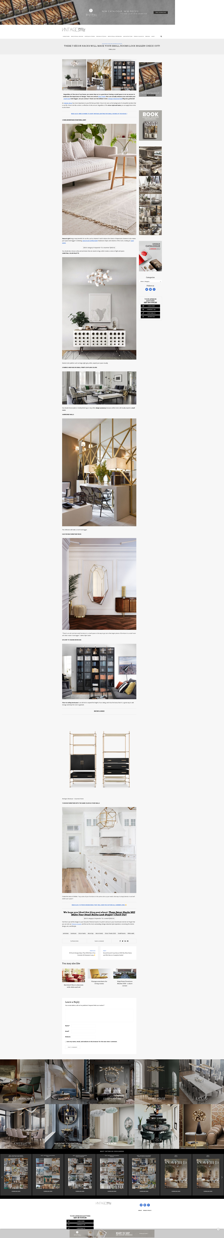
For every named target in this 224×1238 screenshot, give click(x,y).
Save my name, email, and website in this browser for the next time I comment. (92, 1042)
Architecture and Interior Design (112, 43)
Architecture (127, 36)
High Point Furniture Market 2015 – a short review (124, 984)
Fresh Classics (139, 36)
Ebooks (147, 36)
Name (67, 1026)
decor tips (90, 934)
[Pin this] (127, 941)
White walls (131, 934)
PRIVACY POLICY (147, 1210)
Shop (153, 36)
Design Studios (101, 36)
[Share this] (120, 941)
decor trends (99, 934)
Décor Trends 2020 (110, 934)
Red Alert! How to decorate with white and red (73, 986)
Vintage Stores (90, 36)
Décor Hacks (82, 934)
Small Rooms (121, 934)
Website (67, 1037)
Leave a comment (99, 941)
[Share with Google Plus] (125, 941)
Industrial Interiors (115, 36)
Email (67, 1031)
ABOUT (140, 1210)
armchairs (66, 934)
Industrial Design (77, 36)
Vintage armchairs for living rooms (99, 982)
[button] (222, 1177)
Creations (66, 36)
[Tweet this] (122, 941)
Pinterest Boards (76, 924)
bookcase (73, 934)
